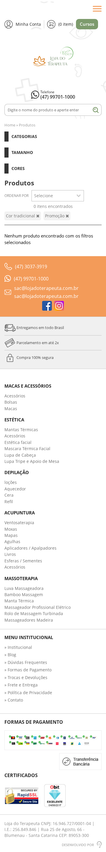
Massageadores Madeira (28, 620)
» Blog (10, 654)
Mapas (11, 535)
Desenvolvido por (78, 845)
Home (9, 125)
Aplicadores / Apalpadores (30, 548)
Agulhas (12, 541)
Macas (10, 408)
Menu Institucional (28, 637)
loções (10, 482)
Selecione (43, 195)
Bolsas (10, 402)
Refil (8, 501)
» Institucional (18, 647)
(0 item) (65, 24)
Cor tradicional (21, 216)
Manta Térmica (19, 601)
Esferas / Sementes (23, 561)
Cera (9, 495)
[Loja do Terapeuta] (53, 59)
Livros (10, 554)
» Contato (13, 700)
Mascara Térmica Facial (27, 448)
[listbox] (58, 195)
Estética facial (18, 442)
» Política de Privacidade (28, 692)
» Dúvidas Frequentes (25, 662)
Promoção (55, 216)
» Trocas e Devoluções (25, 677)
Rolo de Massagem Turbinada (33, 613)
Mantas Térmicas (21, 429)
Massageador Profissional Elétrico (37, 607)
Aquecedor (15, 489)
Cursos (87, 24)
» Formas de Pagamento (28, 670)
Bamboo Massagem (23, 594)
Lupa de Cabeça (20, 455)
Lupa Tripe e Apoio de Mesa (31, 461)
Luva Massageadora (24, 588)
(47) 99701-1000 (57, 97)
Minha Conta (28, 24)
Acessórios (14, 396)
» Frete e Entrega (21, 685)
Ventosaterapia (19, 522)
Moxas (10, 529)
